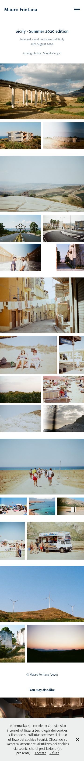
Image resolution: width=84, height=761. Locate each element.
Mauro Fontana (20, 9)
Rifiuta (54, 752)
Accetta (40, 752)
